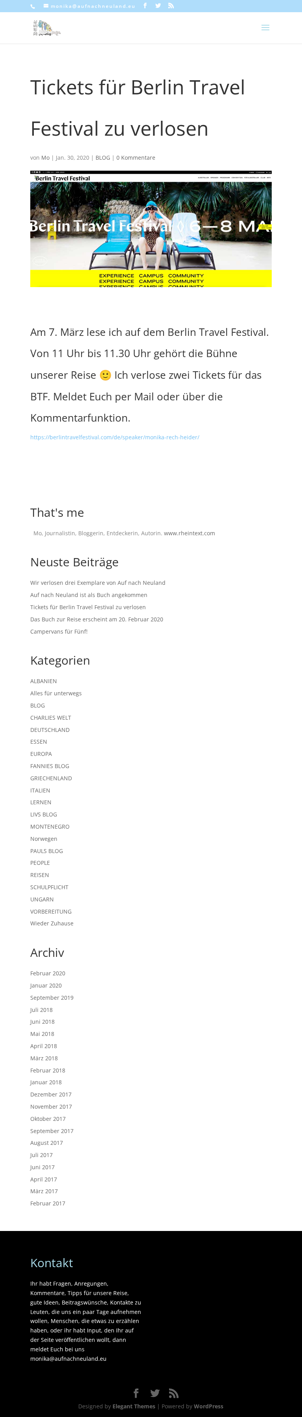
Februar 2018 (47, 1070)
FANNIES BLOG (49, 766)
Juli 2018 (41, 1009)
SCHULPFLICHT (49, 887)
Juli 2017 (41, 1155)
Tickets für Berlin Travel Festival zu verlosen (88, 607)
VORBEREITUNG (51, 911)
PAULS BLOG (46, 851)
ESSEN (38, 741)
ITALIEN (40, 790)
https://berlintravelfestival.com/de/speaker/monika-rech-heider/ (114, 437)
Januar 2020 (46, 985)
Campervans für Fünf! (59, 631)
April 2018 (43, 1046)
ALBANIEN (43, 681)
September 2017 (52, 1131)
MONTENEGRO (50, 826)
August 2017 (46, 1142)
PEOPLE (40, 862)
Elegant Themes (133, 1406)
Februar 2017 (47, 1203)
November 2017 (51, 1106)
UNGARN (42, 899)
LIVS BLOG (43, 814)
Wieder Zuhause (52, 923)
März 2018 (44, 1058)
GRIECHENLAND (51, 778)
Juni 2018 (42, 1021)
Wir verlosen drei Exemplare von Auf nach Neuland (98, 582)
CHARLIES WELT (50, 717)
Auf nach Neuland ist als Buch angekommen (88, 595)
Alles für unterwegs (56, 693)
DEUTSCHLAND (50, 729)
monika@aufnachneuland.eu (68, 1358)
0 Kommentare (135, 157)
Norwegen (43, 838)
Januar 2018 (46, 1082)
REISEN (39, 875)
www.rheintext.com (189, 533)
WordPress (208, 1406)
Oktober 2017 (48, 1118)
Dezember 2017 (51, 1094)
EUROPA (41, 753)
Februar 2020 (47, 973)
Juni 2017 (42, 1167)
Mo (45, 157)
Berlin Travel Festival (217, 332)
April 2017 (43, 1179)
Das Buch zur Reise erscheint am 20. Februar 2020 (96, 619)
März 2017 (44, 1191)
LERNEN (41, 802)
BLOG (103, 157)
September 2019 (52, 997)
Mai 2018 (42, 1033)
